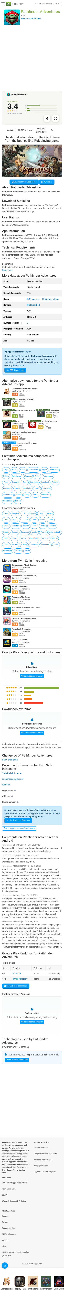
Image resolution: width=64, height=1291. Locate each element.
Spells (42, 520)
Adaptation (54, 470)
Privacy (5, 1222)
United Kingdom (19, 979)
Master (35, 532)
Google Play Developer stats (45, 1154)
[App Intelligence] (5, 1265)
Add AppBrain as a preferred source (20, 828)
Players (18, 495)
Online (27, 551)
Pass (6, 482)
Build (6, 538)
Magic (54, 538)
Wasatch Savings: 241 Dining (14, 1201)
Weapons (28, 476)
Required (15, 482)
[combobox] (46, 4)
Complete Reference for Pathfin (25, 389)
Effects (24, 545)
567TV (4, 1195)
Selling (6, 476)
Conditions (34, 545)
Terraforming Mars (19, 586)
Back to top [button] (57, 1267)
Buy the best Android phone (45, 1172)
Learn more (18, 365)
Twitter (55, 482)
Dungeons (25, 532)
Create (6, 532)
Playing (43, 532)
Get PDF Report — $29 (15, 370)
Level (51, 520)
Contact (5, 1216)
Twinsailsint (33, 470)
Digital (44, 470)
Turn (14, 538)
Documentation (8, 1228)
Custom (25, 526)
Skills (6, 526)
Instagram (7, 488)
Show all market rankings (16, 986)
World (43, 526)
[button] (32, 790)
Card (37, 488)
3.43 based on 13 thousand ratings (43, 299)
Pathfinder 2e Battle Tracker (23, 410)
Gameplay (45, 538)
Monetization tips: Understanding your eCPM (15, 1254)
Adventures (7, 495)
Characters (7, 501)
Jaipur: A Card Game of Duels (24, 618)
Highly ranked (33, 305)
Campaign (34, 482)
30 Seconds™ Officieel (21, 640)
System (15, 545)
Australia (16, 973)
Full (6, 545)
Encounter (24, 520)
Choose (15, 532)
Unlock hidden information (32, 676)
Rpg (41, 513)
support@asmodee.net (12, 779)
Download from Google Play (24, 182)
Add (56, 545)
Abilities (18, 551)
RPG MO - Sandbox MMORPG (24, 432)
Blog (4, 1246)
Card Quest (16, 421)
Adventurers (48, 476)
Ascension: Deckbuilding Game (24, 443)
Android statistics (41, 1148)
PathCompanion (52, 410)
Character (47, 488)
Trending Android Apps (43, 1160)
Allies (37, 476)
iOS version (47, 182)
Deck (14, 470)
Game (17, 488)
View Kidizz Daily (9, 1189)
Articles (5, 1240)
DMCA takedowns (9, 1234)
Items (35, 495)
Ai (24, 513)
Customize (7, 551)
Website (6, 784)
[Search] (59, 4)
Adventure (45, 495)
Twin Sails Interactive (32, 560)
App (14, 520)
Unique (33, 513)
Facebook (45, 482)
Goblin (22, 470)
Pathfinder (27, 488)
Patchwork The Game (21, 597)
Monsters (16, 526)
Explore (18, 501)
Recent (50, 513)
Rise (24, 482)
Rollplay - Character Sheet (22, 399)
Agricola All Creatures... (21, 629)
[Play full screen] (55, 118)
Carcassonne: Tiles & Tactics (24, 565)
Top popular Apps (41, 1166)
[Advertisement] (32, 58)
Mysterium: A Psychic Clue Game (26, 608)
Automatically (55, 532)
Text (6, 520)
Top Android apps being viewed (14, 1183)
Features (52, 526)
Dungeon (15, 513)
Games (23, 538)
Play (27, 495)
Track (34, 520)
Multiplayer (33, 538)
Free (34, 526)
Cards (6, 513)
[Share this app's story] (46, 118)
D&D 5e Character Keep (47, 421)
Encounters (46, 545)
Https (6, 470)
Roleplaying (16, 476)
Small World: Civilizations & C (24, 576)
